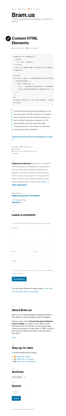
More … (15, 337)
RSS (30, 9)
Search (37, 9)
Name (14, 251)
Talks (19, 9)
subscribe (49, 270)
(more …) (45, 182)
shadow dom (26, 151)
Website (14, 261)
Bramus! (16, 147)
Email (35, 251)
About (24, 9)
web (32, 151)
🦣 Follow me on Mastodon (25, 361)
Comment (15, 228)
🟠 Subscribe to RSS (22, 357)
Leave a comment (33, 48)
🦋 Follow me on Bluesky (24, 359)
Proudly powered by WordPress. (26, 409)
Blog (13, 9)
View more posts (19, 185)
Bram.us (23, 14)
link (21, 151)
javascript (17, 151)
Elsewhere (17, 149)
